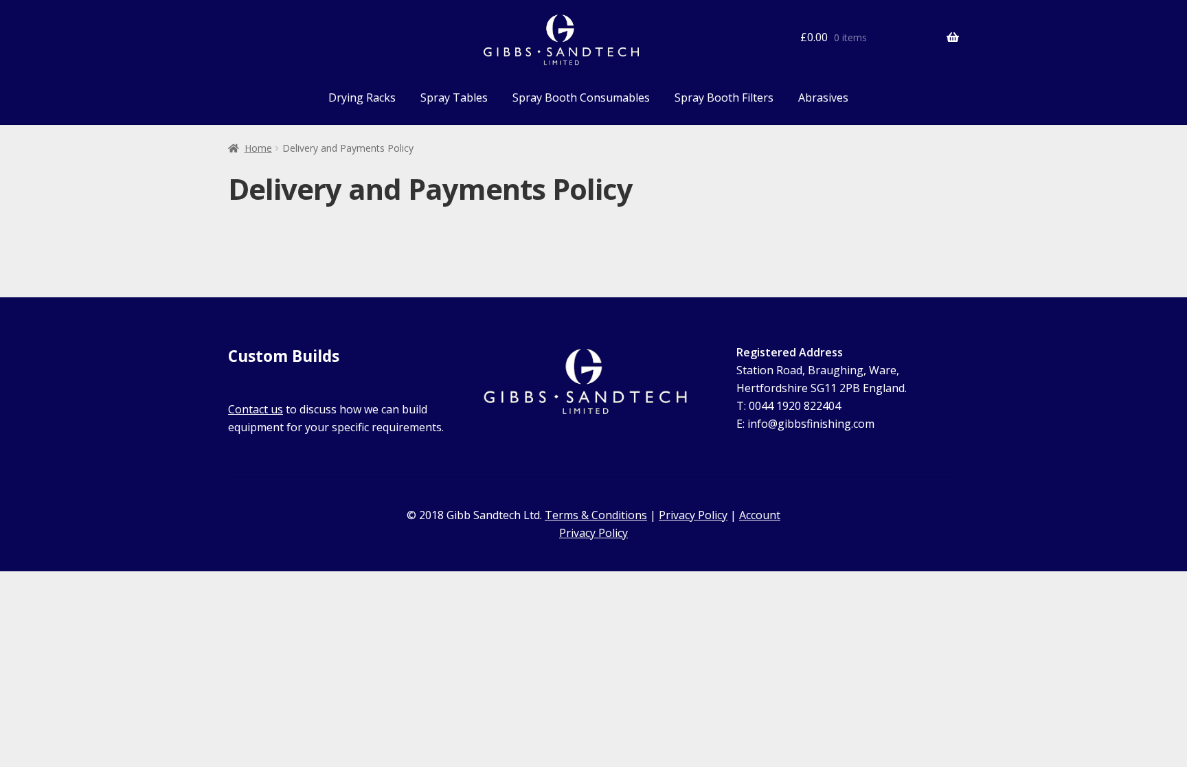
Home (258, 147)
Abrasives (823, 97)
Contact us (255, 409)
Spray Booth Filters (724, 97)
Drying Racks (362, 97)
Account (759, 515)
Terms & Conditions (596, 515)
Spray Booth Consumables (581, 97)
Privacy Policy (693, 515)
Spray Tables (454, 97)
